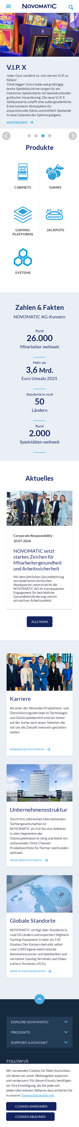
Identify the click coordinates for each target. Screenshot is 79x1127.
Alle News (39, 622)
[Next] (72, 136)
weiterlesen (17, 122)
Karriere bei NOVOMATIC (27, 749)
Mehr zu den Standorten (28, 971)
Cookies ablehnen (30, 1116)
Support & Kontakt (29, 1042)
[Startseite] (39, 6)
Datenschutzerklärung (37, 1095)
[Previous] (6, 136)
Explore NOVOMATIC (30, 1022)
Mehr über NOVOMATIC (26, 860)
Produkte (20, 1032)
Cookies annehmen (31, 1106)
